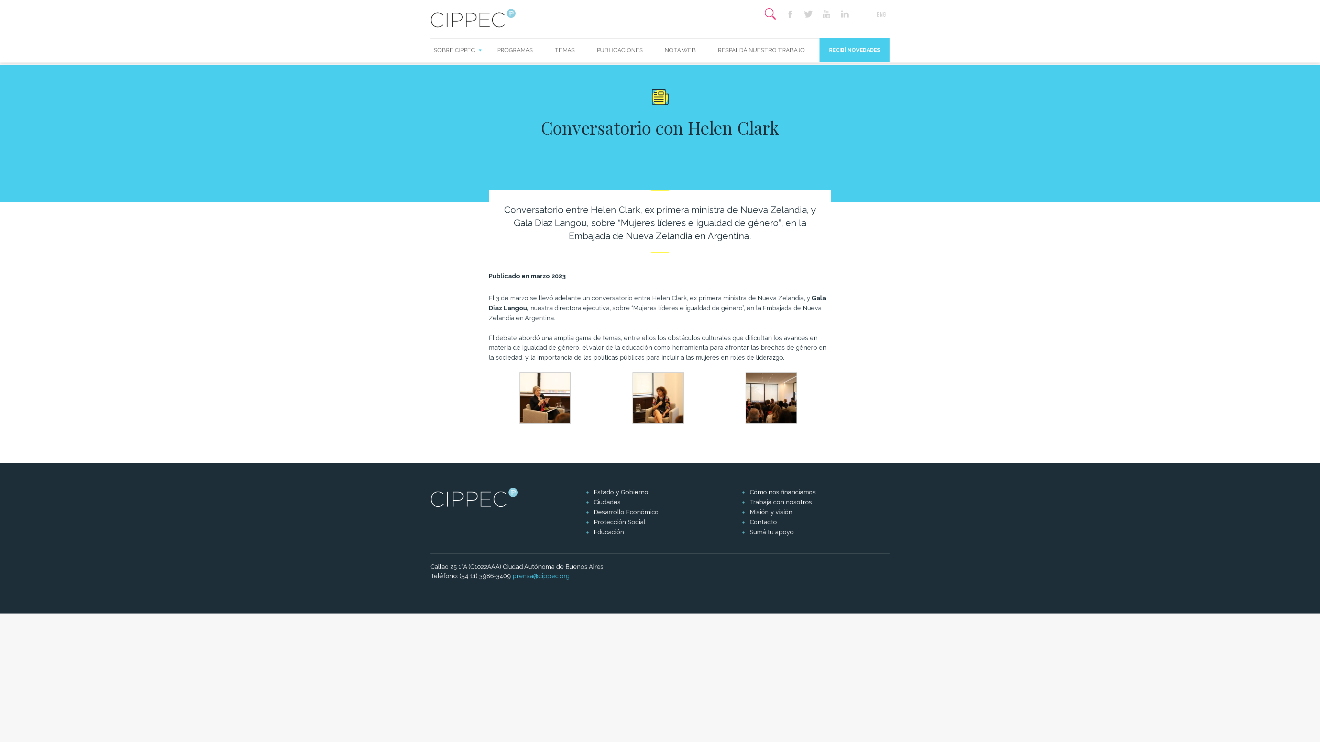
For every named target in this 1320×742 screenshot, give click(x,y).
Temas (564, 50)
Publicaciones (620, 50)
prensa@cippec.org (541, 576)
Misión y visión (771, 512)
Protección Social (619, 522)
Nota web (680, 50)
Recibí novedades (854, 50)
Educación (609, 532)
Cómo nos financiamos (783, 492)
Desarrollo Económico (626, 512)
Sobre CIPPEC (454, 50)
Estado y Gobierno (621, 492)
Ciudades (607, 502)
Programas (515, 50)
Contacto (763, 522)
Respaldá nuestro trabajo (761, 50)
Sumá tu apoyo (772, 532)
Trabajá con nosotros (781, 502)
